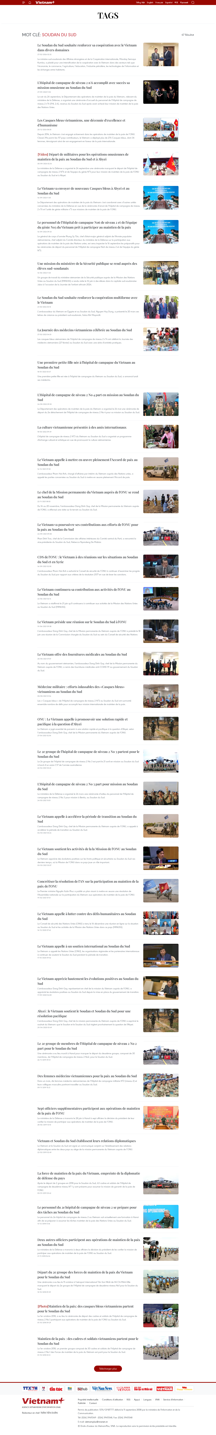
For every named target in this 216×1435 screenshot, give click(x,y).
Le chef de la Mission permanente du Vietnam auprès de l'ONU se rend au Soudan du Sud (88, 494)
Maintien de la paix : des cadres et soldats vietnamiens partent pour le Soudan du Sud (87, 1341)
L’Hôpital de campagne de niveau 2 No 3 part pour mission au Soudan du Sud (87, 786)
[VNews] (43, 1389)
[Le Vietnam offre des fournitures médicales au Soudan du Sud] (161, 663)
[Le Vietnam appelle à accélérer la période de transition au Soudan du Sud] (161, 826)
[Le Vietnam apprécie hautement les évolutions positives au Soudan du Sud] (161, 988)
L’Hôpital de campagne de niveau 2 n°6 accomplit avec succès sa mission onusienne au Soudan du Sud (83, 85)
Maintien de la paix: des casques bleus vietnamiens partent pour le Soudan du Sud (85, 1308)
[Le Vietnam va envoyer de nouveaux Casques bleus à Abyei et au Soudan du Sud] (161, 197)
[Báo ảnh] (164, 1389)
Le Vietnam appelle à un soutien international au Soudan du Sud (83, 946)
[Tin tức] (56, 1389)
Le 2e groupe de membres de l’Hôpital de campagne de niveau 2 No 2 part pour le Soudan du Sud (87, 1045)
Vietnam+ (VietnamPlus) (45, 2)
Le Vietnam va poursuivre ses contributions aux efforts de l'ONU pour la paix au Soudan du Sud (87, 527)
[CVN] (123, 1389)
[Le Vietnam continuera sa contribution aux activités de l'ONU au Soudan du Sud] (161, 599)
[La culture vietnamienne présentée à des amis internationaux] (161, 436)
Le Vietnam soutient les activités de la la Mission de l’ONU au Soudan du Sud (86, 851)
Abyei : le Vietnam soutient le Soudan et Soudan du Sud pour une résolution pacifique (84, 1013)
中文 (176, 2)
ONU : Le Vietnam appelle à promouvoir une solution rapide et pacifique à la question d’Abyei (82, 721)
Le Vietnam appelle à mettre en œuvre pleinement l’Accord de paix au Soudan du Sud (87, 462)
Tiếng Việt (140, 2)
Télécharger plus (108, 1368)
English (150, 2)
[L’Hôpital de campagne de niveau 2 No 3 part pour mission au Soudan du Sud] (161, 793)
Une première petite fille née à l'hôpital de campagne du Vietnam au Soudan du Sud (86, 364)
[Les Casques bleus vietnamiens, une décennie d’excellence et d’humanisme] (161, 129)
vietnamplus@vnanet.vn (96, 1421)
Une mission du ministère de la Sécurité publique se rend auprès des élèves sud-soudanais (87, 265)
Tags (108, 15)
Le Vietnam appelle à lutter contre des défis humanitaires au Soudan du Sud (86, 916)
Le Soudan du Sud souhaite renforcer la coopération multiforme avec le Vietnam (87, 300)
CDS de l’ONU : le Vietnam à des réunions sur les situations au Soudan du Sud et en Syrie (87, 559)
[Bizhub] (82, 1389)
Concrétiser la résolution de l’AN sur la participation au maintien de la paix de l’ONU (88, 883)
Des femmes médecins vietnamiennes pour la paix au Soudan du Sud (87, 1076)
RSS (128, 1399)
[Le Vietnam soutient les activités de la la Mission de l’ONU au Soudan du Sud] (161, 858)
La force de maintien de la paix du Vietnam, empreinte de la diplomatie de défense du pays (88, 1175)
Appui (137, 1399)
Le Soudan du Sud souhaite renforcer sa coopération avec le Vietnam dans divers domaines (87, 47)
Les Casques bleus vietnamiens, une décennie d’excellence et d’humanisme (81, 122)
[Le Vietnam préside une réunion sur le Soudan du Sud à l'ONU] (161, 631)
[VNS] (102, 1389)
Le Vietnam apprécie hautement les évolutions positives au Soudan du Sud (87, 981)
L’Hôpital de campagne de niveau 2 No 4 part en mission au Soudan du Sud (88, 397)
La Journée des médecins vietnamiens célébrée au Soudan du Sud (84, 330)
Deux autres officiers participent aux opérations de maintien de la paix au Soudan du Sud (88, 1242)
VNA (157, 1399)
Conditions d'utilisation (112, 1399)
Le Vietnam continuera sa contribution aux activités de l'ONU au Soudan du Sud (83, 591)
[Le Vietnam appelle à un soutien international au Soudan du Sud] (161, 955)
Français (159, 2)
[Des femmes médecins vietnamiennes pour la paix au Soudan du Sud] (161, 1085)
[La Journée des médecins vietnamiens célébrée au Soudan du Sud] (161, 339)
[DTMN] (143, 1389)
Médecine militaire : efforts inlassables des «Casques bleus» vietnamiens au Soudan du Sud (81, 689)
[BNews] (70, 1389)
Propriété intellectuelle (88, 1399)
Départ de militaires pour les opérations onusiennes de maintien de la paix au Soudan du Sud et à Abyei (83, 156)
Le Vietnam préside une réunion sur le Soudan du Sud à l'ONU (82, 622)
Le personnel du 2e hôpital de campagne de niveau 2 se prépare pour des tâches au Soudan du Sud (87, 1209)
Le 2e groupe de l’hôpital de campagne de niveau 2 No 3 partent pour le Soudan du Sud (88, 754)
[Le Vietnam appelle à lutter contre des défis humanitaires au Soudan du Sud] (161, 923)
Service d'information (173, 1399)
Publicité (82, 1403)
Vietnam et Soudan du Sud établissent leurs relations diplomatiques (86, 1141)
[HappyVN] (184, 1389)
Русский (184, 2)
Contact (93, 1403)
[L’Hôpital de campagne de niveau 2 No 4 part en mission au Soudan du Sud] (161, 404)
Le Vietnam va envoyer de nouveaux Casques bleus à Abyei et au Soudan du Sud (83, 190)
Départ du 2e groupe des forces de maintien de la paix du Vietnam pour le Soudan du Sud (85, 1274)
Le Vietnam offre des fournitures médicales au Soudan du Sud (82, 654)
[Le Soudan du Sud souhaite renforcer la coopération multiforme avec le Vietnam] (161, 307)
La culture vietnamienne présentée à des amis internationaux (82, 427)
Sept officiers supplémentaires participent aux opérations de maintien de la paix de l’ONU (88, 1110)
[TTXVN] (30, 1389)
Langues (147, 1399)
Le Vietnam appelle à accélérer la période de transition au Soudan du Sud (87, 818)
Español (168, 2)
